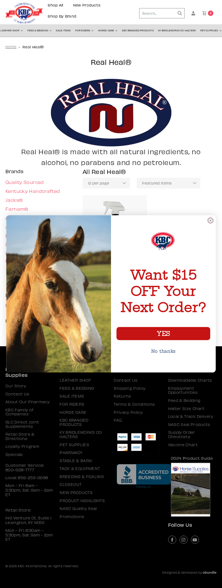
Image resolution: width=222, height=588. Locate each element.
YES (163, 333)
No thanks (163, 351)
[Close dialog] (210, 220)
